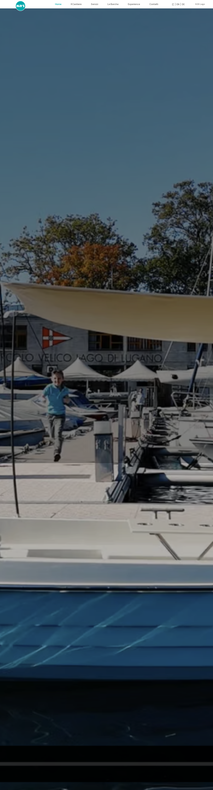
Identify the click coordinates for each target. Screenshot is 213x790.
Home (58, 4)
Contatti (153, 4)
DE (183, 4)
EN (178, 4)
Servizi (94, 4)
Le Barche (113, 4)
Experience (134, 4)
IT (173, 4)
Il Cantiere (76, 4)
